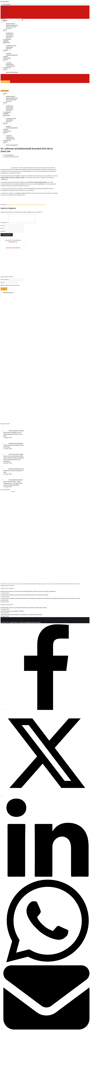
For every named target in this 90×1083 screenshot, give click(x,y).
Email (2, 228)
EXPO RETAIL (9, 47)
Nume (3, 225)
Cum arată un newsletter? (13, 247)
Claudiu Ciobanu (9, 155)
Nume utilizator (5, 279)
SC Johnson (29, 204)
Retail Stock (9, 64)
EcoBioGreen (7, 58)
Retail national (10, 23)
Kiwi (10, 204)
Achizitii (8, 53)
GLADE (7, 204)
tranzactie (35, 204)
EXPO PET (8, 48)
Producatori (9, 33)
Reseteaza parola (8, 292)
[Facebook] (46, 709)
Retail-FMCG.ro (14, 622)
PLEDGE (19, 204)
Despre (5, 6)
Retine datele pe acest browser (11, 285)
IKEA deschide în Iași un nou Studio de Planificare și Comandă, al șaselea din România (24, 607)
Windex (40, 204)
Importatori (9, 34)
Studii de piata (10, 66)
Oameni (5, 56)
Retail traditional (11, 26)
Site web (3, 231)
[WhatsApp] (46, 964)
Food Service (7, 67)
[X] (46, 795)
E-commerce (7, 39)
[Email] (46, 1029)
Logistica (9, 63)
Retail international (12, 25)
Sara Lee (23, 204)
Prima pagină (6, 4)
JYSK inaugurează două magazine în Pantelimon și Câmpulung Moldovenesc (21, 614)
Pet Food (8, 28)
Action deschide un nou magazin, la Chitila (12, 611)
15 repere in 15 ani (11, 45)
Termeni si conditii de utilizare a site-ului (29, 622)
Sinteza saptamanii (12, 55)
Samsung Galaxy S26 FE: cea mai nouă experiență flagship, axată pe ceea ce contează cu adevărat (28, 591)
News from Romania (12, 72)
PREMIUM (5, 41)
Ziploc (43, 204)
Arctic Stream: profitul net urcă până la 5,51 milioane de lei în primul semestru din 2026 (24, 595)
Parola (2, 282)
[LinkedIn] (46, 878)
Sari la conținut (5, 1)
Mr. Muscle (14, 204)
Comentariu (4, 222)
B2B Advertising (7, 11)
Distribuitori (9, 36)
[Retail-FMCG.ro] (11, 10)
